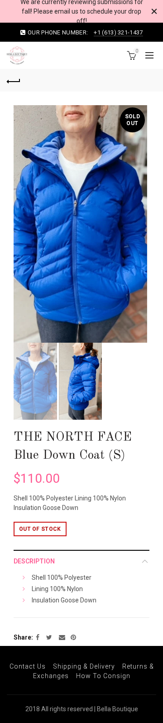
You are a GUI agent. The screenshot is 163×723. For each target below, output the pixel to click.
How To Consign (103, 675)
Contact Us (28, 666)
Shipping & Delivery (84, 666)
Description (34, 561)
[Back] (13, 80)
